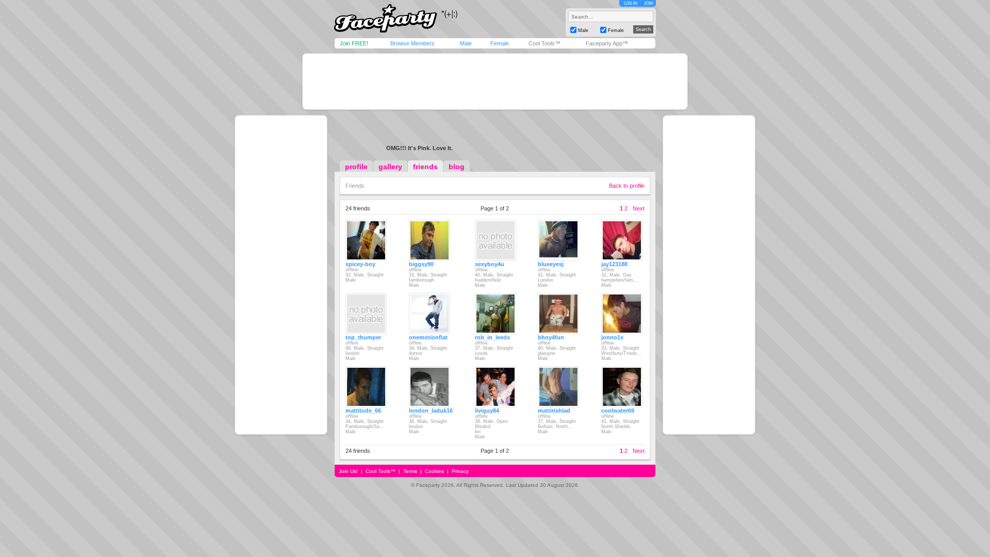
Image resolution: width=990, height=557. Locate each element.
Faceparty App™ (607, 43)
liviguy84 (487, 410)
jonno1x (612, 337)
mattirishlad (554, 410)
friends (425, 166)
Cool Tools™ (544, 43)
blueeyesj (551, 264)
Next (639, 208)
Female (499, 43)
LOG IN (630, 3)
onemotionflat (428, 337)
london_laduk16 (431, 410)
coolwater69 (617, 410)
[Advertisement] (495, 81)
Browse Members (412, 43)
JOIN (648, 3)
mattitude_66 (363, 410)
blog (457, 166)
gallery (390, 166)
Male (466, 43)
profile (356, 166)
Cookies (434, 471)
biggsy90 (421, 264)
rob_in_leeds (492, 337)
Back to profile (627, 186)
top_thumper (363, 337)
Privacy (460, 471)
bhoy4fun (551, 337)
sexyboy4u (489, 264)
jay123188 (614, 264)
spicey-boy (360, 264)
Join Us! (348, 471)
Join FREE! (354, 43)
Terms (410, 471)
